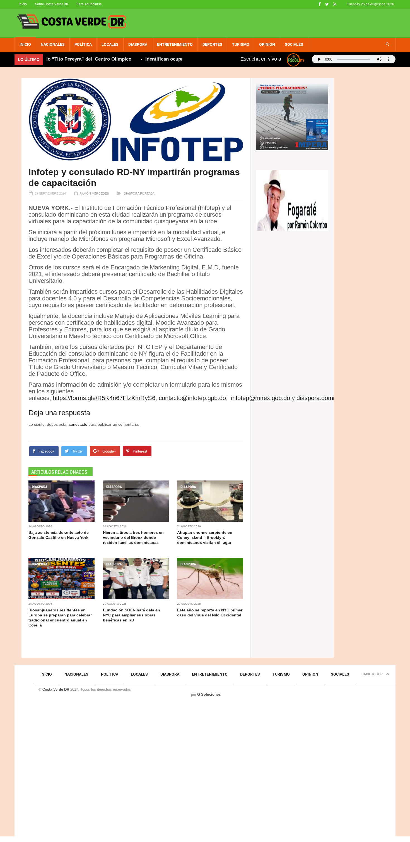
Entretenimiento (175, 44)
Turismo (240, 44)
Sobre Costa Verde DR (51, 4)
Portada (147, 193)
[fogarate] (292, 200)
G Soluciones (209, 694)
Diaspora (137, 44)
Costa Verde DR (55, 689)
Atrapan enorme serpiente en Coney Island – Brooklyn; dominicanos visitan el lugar (204, 537)
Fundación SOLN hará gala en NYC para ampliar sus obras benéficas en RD (131, 615)
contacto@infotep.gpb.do (192, 397)
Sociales (294, 44)
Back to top (372, 674)
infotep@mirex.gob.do (260, 397)
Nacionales (53, 44)
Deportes (212, 44)
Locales (110, 44)
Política (83, 44)
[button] (387, 44)
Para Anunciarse (89, 4)
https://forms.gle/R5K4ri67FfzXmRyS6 (104, 397)
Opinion (267, 44)
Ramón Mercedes (94, 193)
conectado (78, 424)
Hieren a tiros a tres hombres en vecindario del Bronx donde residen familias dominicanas (133, 537)
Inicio (23, 4)
